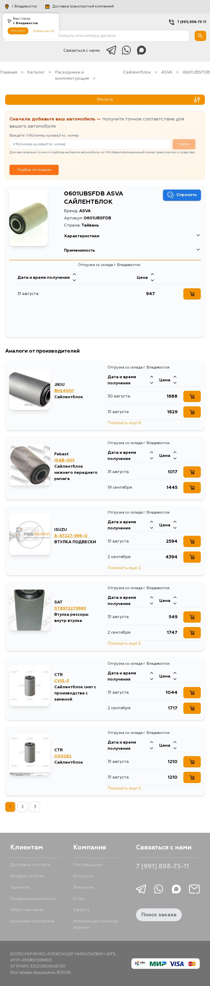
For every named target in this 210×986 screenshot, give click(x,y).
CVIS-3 (61, 681)
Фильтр (105, 100)
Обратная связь (27, 910)
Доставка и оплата (30, 865)
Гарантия (20, 888)
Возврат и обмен (27, 876)
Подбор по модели (34, 170)
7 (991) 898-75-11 (191, 22)
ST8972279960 (70, 609)
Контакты (83, 876)
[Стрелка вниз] (74, 281)
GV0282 (62, 756)
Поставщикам (88, 865)
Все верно (18, 30)
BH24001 (64, 391)
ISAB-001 (64, 460)
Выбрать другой (43, 31)
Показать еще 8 (124, 423)
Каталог (36, 72)
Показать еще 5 (124, 788)
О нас (79, 899)
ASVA (166, 72)
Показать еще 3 (124, 644)
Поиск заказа (159, 914)
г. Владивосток (24, 6)
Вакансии (83, 888)
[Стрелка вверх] (74, 275)
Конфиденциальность (33, 899)
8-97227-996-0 (70, 536)
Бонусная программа (32, 921)
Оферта (81, 910)
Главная (8, 72)
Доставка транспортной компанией (83, 6)
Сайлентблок (137, 72)
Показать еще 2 (124, 568)
